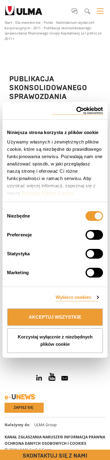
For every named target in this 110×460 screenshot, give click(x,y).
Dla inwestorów (28, 22)
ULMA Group (45, 424)
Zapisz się (23, 407)
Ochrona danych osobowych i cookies (45, 443)
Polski (48, 22)
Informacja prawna (84, 437)
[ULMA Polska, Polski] (23, 12)
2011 (37, 28)
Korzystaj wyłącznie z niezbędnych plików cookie (55, 340)
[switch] (86, 234)
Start (8, 22)
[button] (74, 11)
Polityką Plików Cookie (47, 193)
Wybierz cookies (73, 297)
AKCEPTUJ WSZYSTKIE (55, 317)
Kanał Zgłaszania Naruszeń (34, 437)
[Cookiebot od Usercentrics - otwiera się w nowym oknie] (77, 111)
